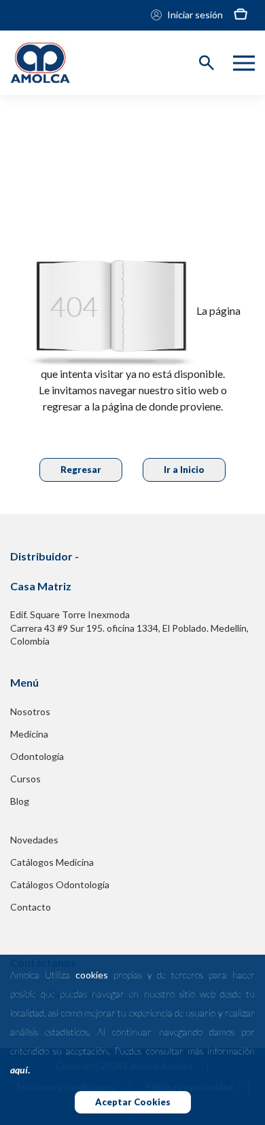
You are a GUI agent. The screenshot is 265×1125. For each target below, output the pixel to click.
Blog (19, 801)
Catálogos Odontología (59, 884)
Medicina (29, 734)
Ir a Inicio (184, 469)
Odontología (37, 756)
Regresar (80, 469)
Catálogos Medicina (52, 862)
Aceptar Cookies (133, 1102)
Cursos (25, 778)
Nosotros (30, 711)
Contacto (30, 907)
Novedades (34, 839)
